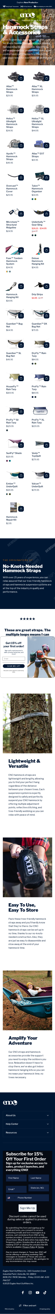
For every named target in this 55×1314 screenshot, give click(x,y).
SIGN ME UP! (13, 666)
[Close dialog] (53, 638)
